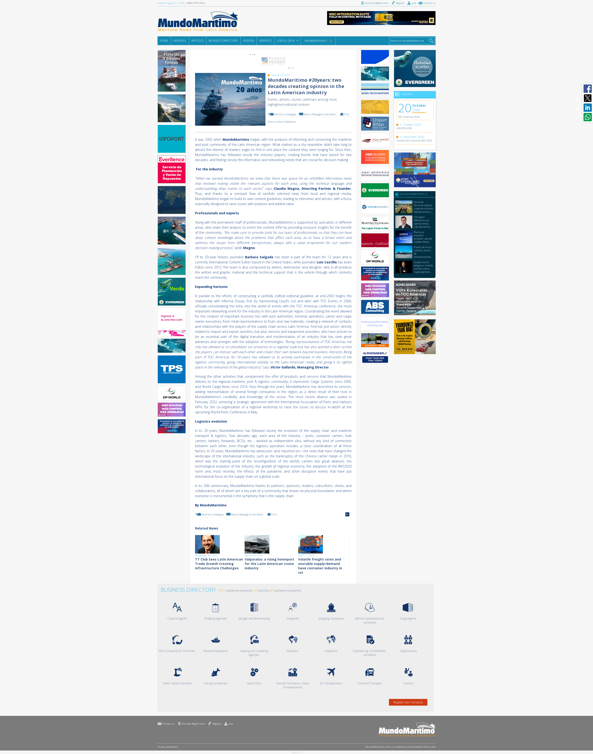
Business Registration (193, 723)
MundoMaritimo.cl (316, 41)
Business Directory (223, 41)
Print (346, 114)
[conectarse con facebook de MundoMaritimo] (588, 88)
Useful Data (286, 41)
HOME (164, 41)
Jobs (231, 723)
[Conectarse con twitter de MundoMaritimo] (588, 98)
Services (265, 41)
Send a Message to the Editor (320, 114)
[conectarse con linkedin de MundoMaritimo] (588, 107)
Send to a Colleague (285, 114)
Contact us (168, 723)
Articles (197, 41)
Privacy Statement (168, 746)
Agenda (248, 41)
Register (217, 723)
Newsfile (179, 41)
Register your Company (408, 702)
